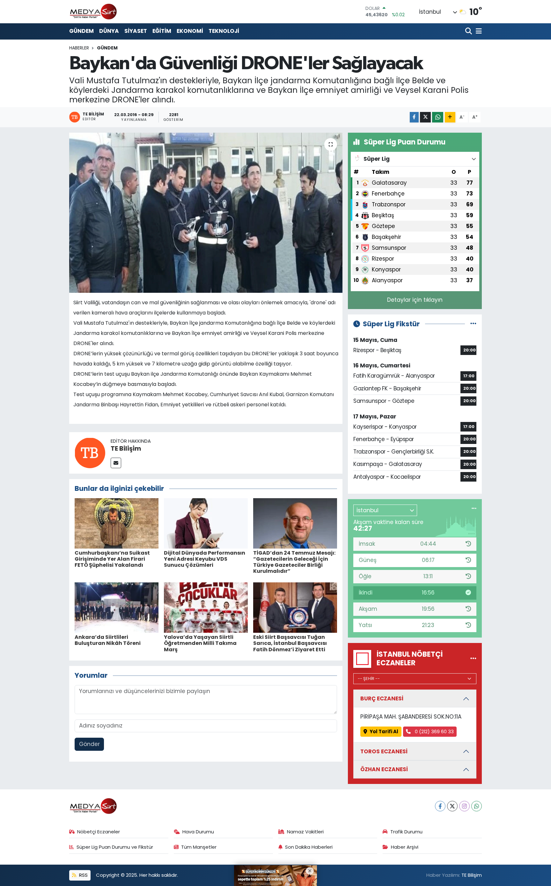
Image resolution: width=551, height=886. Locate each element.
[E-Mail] (116, 463)
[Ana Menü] (477, 31)
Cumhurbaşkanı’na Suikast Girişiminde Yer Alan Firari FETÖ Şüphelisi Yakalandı (112, 559)
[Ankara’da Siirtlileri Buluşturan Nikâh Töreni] (116, 607)
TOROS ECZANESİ (384, 751)
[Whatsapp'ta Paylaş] (437, 117)
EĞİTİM (161, 31)
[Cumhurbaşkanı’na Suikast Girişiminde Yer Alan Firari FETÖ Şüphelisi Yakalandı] (116, 523)
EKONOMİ (190, 31)
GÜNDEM (81, 31)
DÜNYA (109, 31)
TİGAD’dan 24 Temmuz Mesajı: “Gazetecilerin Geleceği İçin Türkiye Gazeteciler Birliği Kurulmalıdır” (294, 562)
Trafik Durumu (406, 831)
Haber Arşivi (404, 847)
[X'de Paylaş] (425, 117)
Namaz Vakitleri (305, 831)
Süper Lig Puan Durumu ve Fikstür (115, 847)
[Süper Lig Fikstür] (473, 324)
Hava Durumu (198, 831)
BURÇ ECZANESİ (381, 698)
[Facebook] (440, 806)
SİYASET (135, 31)
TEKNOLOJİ (224, 31)
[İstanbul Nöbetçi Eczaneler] (473, 658)
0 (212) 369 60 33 (434, 731)
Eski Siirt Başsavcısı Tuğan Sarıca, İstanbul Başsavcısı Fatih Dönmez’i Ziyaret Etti (290, 643)
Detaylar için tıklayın (415, 300)
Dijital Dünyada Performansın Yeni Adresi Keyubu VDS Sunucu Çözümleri (204, 559)
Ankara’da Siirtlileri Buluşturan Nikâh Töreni (108, 640)
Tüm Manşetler (199, 847)
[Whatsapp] (476, 806)
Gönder (89, 744)
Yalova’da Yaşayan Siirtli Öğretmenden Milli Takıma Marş (200, 643)
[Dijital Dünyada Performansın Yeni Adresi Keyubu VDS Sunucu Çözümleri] (206, 523)
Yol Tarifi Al (384, 731)
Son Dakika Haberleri (309, 847)
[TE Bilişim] (90, 452)
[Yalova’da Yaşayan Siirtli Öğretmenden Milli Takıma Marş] (206, 607)
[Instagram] (464, 806)
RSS (83, 875)
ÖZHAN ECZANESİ (384, 769)
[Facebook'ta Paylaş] (414, 117)
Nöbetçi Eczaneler (98, 831)
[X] (452, 806)
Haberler (79, 48)
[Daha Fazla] (450, 117)
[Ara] (469, 31)
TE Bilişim (126, 448)
